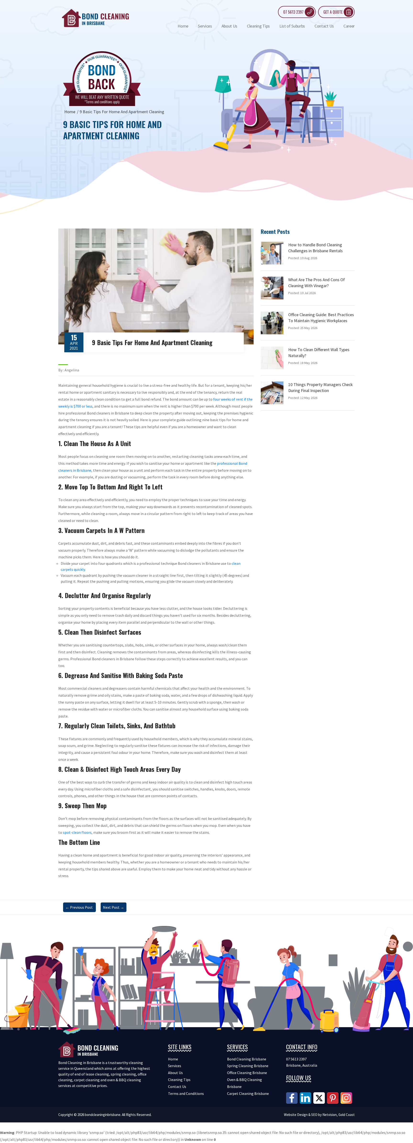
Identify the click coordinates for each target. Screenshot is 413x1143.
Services (205, 26)
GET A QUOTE (332, 12)
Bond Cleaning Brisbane (246, 1059)
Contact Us (324, 26)
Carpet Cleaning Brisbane (248, 1093)
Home (183, 26)
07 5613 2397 (293, 12)
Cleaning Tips (258, 26)
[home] (95, 17)
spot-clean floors (77, 832)
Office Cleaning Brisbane (247, 1072)
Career (349, 26)
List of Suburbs (292, 26)
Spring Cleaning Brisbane (247, 1065)
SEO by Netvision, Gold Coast (333, 1114)
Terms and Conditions (186, 1093)
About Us (229, 26)
